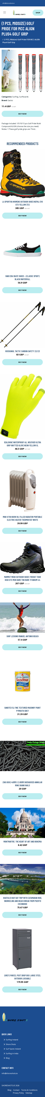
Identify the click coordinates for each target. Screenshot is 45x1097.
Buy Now (22, 114)
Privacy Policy (18, 1093)
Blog (8, 1058)
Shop (38, 12)
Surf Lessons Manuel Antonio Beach (23, 636)
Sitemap (29, 1093)
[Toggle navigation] (5, 12)
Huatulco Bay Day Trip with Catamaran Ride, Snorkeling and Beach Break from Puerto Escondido (22, 900)
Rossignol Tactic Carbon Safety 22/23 (22, 351)
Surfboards (24, 97)
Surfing (15, 97)
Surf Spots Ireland (13, 1049)
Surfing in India (12, 1053)
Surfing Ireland (12, 1039)
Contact (16, 1090)
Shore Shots (11, 1044)
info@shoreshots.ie (9, 3)
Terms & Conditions (29, 1090)
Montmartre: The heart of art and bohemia (22, 841)
